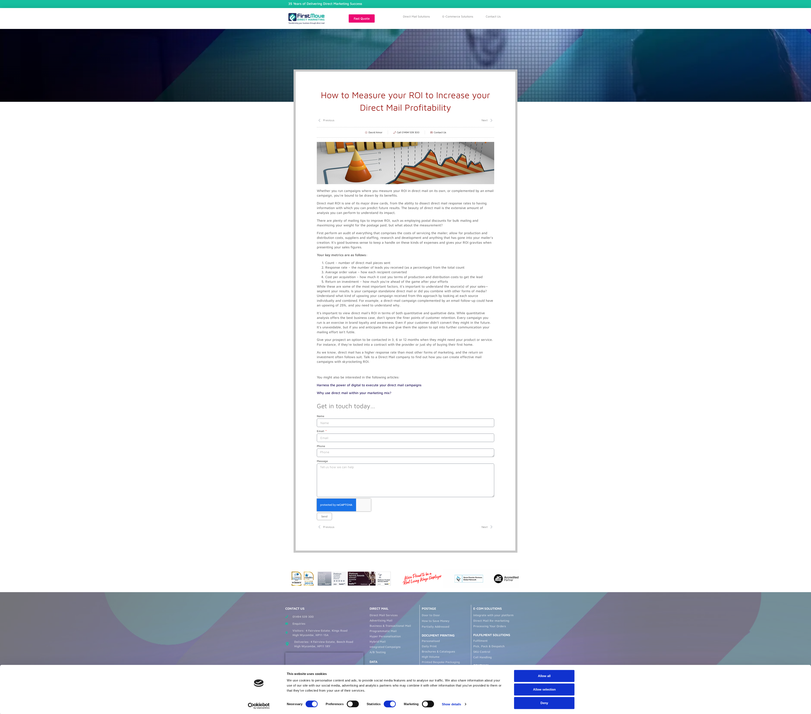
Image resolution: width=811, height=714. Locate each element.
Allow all (544, 676)
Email (321, 431)
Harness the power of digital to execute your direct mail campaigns (369, 385)
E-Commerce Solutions (457, 16)
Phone (321, 446)
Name (320, 416)
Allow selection (544, 689)
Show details (451, 704)
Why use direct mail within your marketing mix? (354, 393)
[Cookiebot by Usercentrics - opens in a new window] (258, 706)
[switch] (353, 703)
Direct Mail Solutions (416, 16)
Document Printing (438, 635)
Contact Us (493, 16)
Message (322, 461)
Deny (544, 703)
